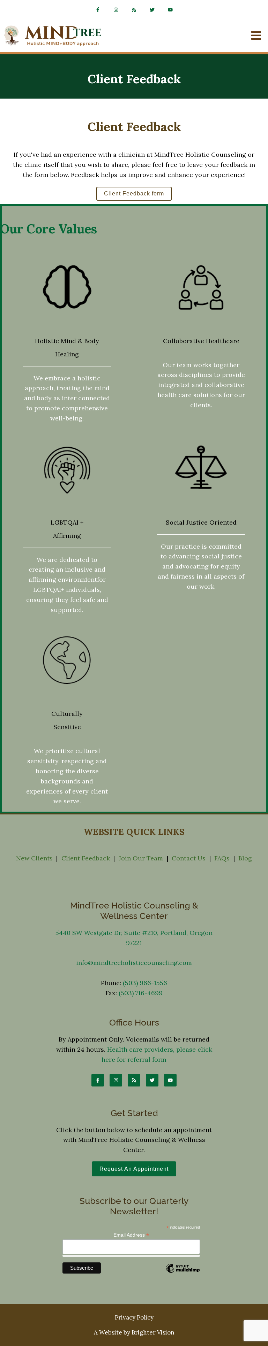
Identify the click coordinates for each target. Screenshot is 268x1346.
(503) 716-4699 (141, 993)
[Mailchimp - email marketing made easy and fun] (182, 1273)
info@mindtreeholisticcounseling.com (134, 963)
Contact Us (189, 858)
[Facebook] (97, 9)
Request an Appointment (134, 1169)
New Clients (34, 858)
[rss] (134, 9)
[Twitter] (152, 9)
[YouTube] (170, 9)
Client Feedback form (134, 193)
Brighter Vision (153, 1332)
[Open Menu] (256, 36)
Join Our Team (141, 858)
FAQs (222, 858)
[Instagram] (116, 9)
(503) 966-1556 (145, 983)
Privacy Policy (134, 1317)
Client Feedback (85, 858)
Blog (245, 858)
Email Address (131, 1235)
